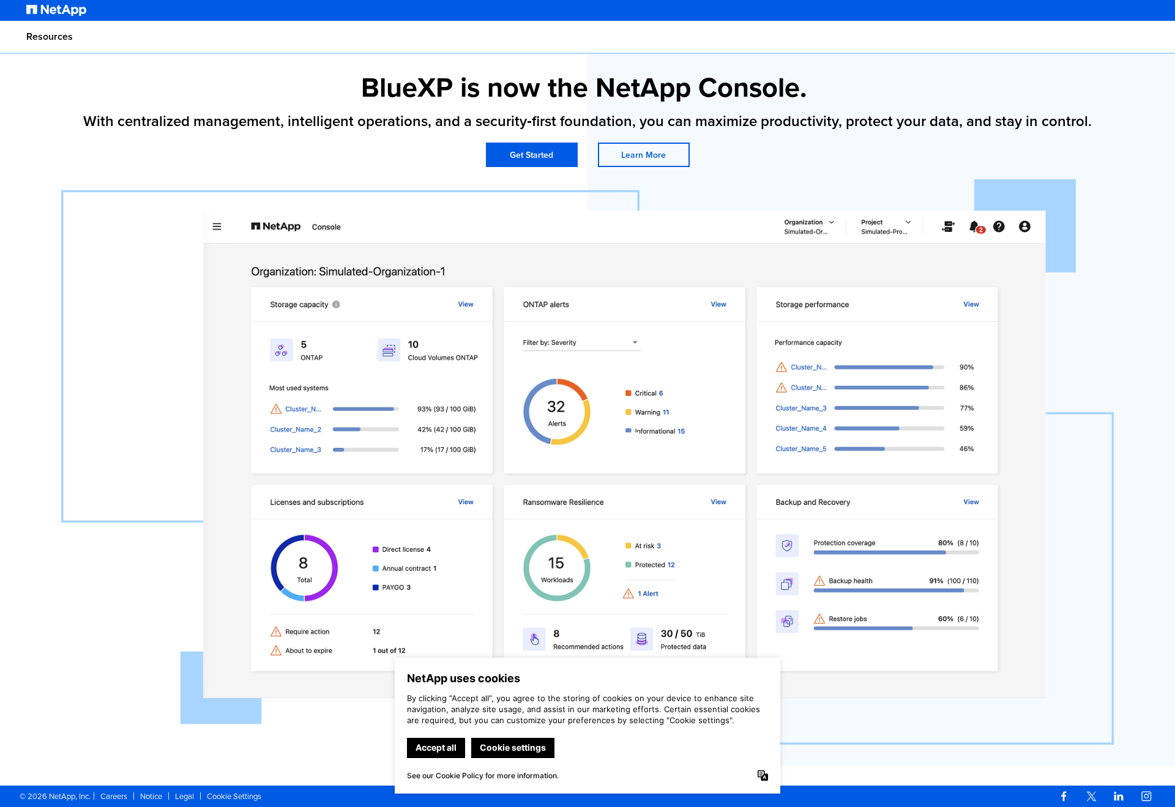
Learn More (643, 155)
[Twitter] (1091, 796)
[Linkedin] (1119, 796)
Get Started (531, 155)
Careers (113, 795)
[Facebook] (1063, 796)
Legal (184, 795)
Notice (151, 795)
